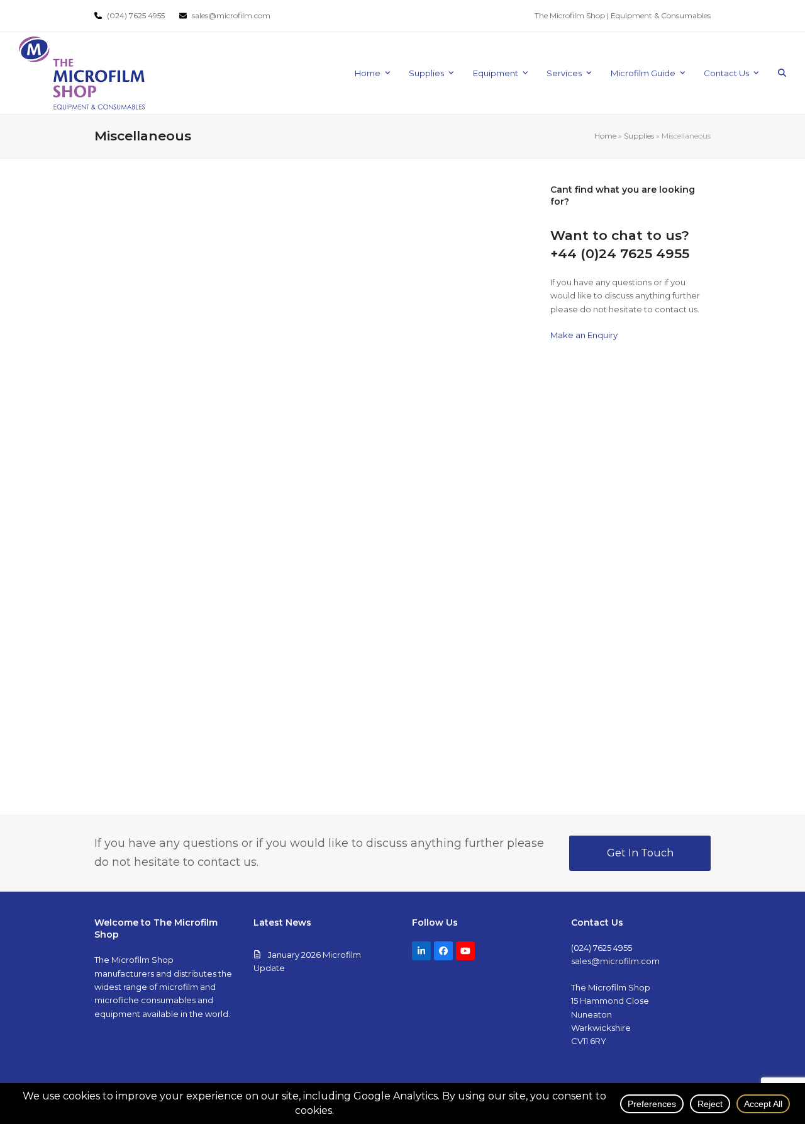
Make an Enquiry (584, 335)
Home (605, 135)
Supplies (639, 135)
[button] (782, 73)
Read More (150, 297)
